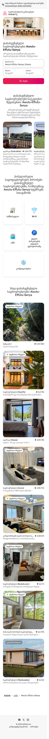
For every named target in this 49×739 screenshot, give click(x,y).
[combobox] (23, 64)
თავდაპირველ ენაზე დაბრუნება (18, 6)
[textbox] (13, 73)
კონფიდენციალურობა (18, 727)
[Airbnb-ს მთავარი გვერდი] (5, 13)
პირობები (34, 727)
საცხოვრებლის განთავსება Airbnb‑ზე (21, 13)
